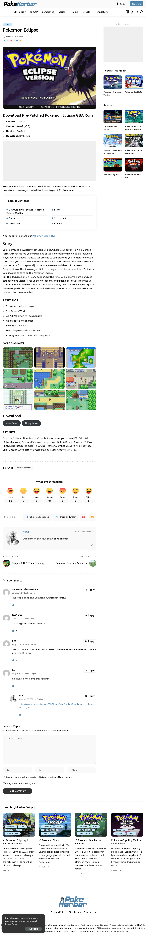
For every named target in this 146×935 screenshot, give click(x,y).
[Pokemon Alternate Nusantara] (134, 141)
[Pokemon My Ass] (113, 165)
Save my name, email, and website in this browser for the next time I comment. (40, 777)
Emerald (47, 827)
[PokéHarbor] (20, 4)
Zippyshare (31, 423)
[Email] (20, 40)
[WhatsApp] (14, 40)
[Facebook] (117, 4)
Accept (33, 928)
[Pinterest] (10, 40)
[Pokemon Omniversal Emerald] (91, 825)
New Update (12, 833)
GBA (7, 25)
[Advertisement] (49, 161)
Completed (120, 830)
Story (57, 209)
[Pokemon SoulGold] (134, 82)
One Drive (11, 423)
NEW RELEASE (13, 830)
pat (14, 641)
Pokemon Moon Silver (44, 236)
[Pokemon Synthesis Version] (113, 82)
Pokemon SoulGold (133, 92)
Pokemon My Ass (111, 174)
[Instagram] (124, 4)
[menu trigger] (6, 12)
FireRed (10, 827)
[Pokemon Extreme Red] (134, 165)
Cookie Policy (11, 924)
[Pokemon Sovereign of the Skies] (113, 141)
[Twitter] (121, 4)
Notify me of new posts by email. (21, 783)
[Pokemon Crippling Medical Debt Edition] (127, 825)
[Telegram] (17, 40)
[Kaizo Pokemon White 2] (113, 116)
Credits (58, 223)
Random (136, 4)
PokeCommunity (24, 468)
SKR (21, 695)
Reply (91, 589)
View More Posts (82, 532)
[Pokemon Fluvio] (55, 825)
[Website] (92, 545)
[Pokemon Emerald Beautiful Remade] (134, 116)
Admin (9, 37)
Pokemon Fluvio (50, 840)
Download (14, 223)
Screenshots (60, 218)
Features (13, 218)
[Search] (141, 12)
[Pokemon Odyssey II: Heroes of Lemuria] (19, 825)
